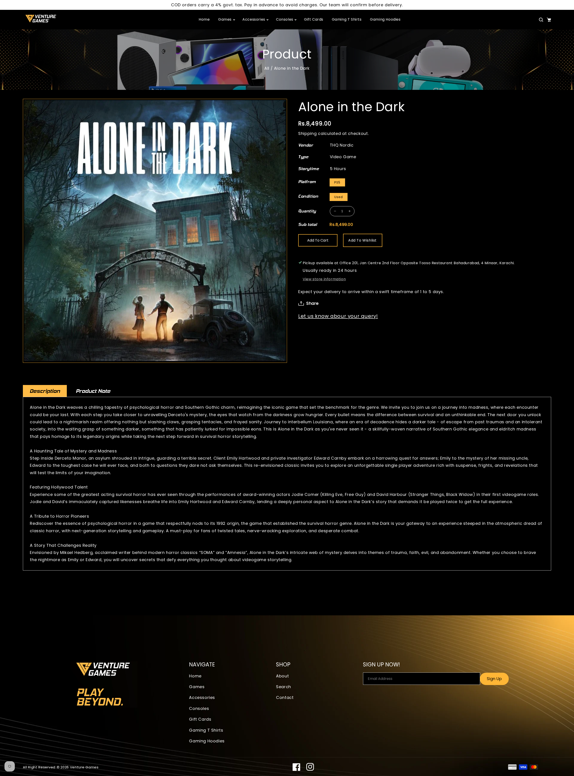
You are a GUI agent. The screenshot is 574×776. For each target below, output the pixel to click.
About (282, 676)
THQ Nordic (342, 145)
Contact (285, 697)
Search (283, 687)
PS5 (337, 182)
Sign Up (494, 678)
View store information (324, 279)
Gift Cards (200, 719)
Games (196, 687)
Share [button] (312, 303)
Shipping (307, 133)
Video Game (343, 157)
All (266, 68)
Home (195, 676)
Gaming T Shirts (206, 730)
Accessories (202, 697)
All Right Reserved (39, 767)
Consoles (199, 708)
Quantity (307, 211)
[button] (541, 19)
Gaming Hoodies (206, 741)
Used (338, 197)
